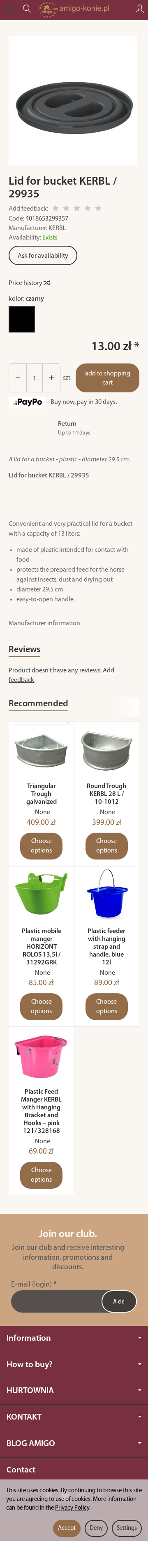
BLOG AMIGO (31, 1443)
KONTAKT (24, 1417)
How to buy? (30, 1365)
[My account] (140, 10)
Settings (127, 1528)
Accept (67, 1528)
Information (29, 1338)
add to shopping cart (107, 378)
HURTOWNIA (30, 1391)
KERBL (57, 228)
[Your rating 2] (66, 209)
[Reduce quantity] (51, 378)
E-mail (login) (31, 1285)
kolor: (26, 299)
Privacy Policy (72, 1508)
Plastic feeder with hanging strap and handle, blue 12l (106, 947)
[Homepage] (74, 10)
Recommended (38, 704)
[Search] (27, 10)
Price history (26, 283)
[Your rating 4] (87, 209)
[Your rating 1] (55, 209)
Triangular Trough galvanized (41, 794)
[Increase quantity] (18, 378)
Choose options (41, 846)
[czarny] (22, 319)
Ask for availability (43, 256)
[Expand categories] (9, 10)
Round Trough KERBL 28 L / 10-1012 (106, 794)
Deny (96, 1528)
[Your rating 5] (98, 209)
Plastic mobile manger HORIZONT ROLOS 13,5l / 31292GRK (41, 947)
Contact (21, 1470)
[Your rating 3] (77, 209)
